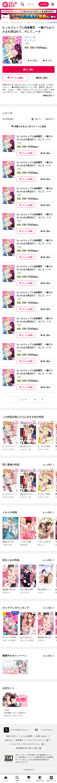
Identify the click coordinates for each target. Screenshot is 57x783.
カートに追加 (16, 77)
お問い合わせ (41, 736)
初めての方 (40, 780)
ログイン (31, 4)
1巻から (37, 119)
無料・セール (51, 780)
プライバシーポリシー (37, 740)
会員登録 (43, 4)
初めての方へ (11, 736)
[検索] (22, 4)
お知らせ (8, 740)
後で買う (49, 61)
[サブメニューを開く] (53, 4)
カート (28, 781)
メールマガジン (46, 730)
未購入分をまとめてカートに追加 (30, 126)
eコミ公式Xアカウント (17, 730)
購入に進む (28, 69)
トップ (5, 780)
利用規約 (19, 740)
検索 (17, 780)
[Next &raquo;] (42, 399)
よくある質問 (26, 736)
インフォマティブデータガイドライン (24, 744)
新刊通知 (33, 61)
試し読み (43, 77)
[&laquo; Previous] (14, 399)
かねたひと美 (29, 37)
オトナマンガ (29, 40)
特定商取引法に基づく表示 (28, 748)
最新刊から (50, 119)
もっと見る (47, 465)
